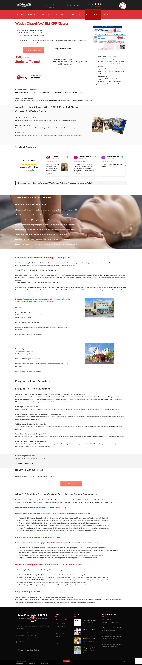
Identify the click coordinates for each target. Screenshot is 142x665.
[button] (125, 165)
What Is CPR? (106, 620)
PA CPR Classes (60, 626)
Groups (97, 6)
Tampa (64, 210)
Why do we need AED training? (111, 636)
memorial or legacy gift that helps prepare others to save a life (69, 100)
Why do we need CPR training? (111, 628)
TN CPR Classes (60, 633)
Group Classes (60, 636)
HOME (21, 14)
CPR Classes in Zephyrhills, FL (50, 92)
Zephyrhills (104, 275)
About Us (45, 14)
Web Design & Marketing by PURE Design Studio (32, 664)
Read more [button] (50, 173)
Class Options (60, 14)
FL (26, 317)
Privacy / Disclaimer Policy (28, 650)
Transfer (104, 6)
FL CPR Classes (60, 623)
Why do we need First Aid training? (112, 644)
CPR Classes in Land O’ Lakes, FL (26, 92)
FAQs (92, 6)
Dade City (87, 502)
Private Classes (60, 640)
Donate (107, 14)
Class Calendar (94, 14)
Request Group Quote (63, 48)
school (62, 128)
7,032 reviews (33, 167)
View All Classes (61, 620)
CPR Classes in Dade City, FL (73, 92)
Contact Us (75, 14)
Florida (29, 287)
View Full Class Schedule (33, 50)
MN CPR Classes (60, 630)
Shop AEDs (32, 14)
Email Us (21, 642)
